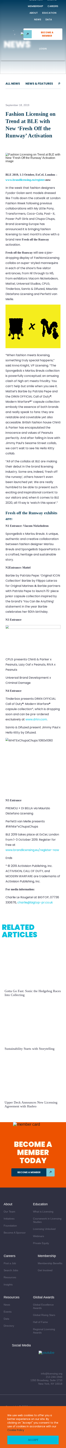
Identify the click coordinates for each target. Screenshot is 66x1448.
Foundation (10, 1225)
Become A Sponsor (15, 1232)
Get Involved (45, 1270)
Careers (52, 6)
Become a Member (47, 34)
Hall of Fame (40, 1322)
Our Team (9, 1211)
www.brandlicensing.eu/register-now (32, 850)
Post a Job (10, 1263)
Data (48, 19)
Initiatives (9, 1218)
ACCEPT (33, 1439)
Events (8, 1311)
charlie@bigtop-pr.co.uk (35, 902)
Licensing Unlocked (44, 1228)
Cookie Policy (15, 1430)
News (37, 19)
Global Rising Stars (44, 1315)
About (34, 13)
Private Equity (41, 1243)
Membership (35, 6)
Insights (8, 1284)
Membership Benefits (50, 1263)
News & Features (39, 83)
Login (43, 48)
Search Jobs (11, 1270)
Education (49, 13)
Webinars (38, 1236)
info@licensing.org (51, 1373)
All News (13, 83)
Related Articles (19, 931)
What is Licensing (43, 1211)
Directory (9, 1325)
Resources (10, 1277)
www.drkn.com (36, 719)
